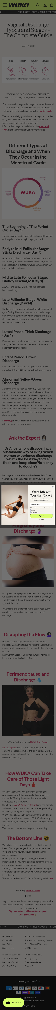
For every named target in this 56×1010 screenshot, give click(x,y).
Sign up (41, 516)
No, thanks (41, 519)
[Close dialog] (53, 487)
